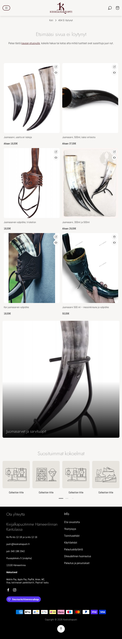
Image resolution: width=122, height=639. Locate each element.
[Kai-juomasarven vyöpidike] (32, 268)
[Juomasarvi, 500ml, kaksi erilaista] (90, 98)
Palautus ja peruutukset (77, 563)
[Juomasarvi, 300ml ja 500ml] (90, 183)
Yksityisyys (70, 529)
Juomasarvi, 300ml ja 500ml (76, 222)
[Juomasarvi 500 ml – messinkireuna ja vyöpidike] (90, 268)
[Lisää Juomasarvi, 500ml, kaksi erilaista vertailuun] (114, 72)
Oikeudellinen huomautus (77, 556)
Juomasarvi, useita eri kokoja (18, 137)
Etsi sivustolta (72, 522)
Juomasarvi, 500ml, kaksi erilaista (78, 137)
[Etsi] (109, 7)
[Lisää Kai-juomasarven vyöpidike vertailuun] (55, 242)
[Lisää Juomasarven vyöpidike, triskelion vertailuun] (55, 157)
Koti (51, 20)
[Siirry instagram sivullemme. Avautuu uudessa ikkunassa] (15, 590)
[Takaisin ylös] (61, 629)
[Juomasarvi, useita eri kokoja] (32, 98)
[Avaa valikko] (6, 7)
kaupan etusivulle (30, 43)
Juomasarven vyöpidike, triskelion (20, 222)
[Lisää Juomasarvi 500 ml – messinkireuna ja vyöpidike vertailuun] (114, 242)
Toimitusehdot (72, 535)
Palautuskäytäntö (73, 549)
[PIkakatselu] (55, 66)
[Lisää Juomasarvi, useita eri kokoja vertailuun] (55, 72)
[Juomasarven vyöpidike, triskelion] (32, 183)
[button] (61, 498)
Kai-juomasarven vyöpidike (16, 307)
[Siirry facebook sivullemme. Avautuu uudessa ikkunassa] (8, 590)
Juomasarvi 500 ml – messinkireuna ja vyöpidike (85, 307)
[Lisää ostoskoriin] (114, 236)
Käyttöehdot (70, 542)
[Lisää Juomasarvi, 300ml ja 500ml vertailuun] (114, 157)
